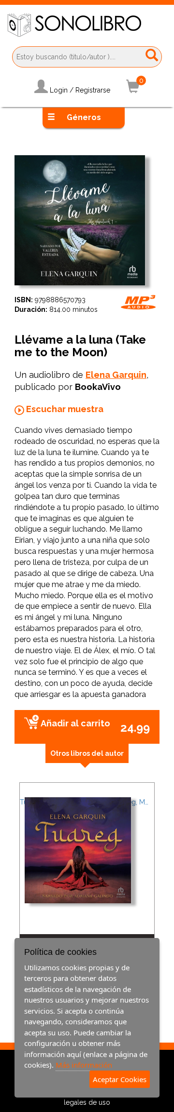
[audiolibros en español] (87, 25)
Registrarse (92, 90)
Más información (84, 1065)
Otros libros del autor (87, 753)
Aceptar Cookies (119, 1079)
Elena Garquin (116, 375)
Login (59, 90)
